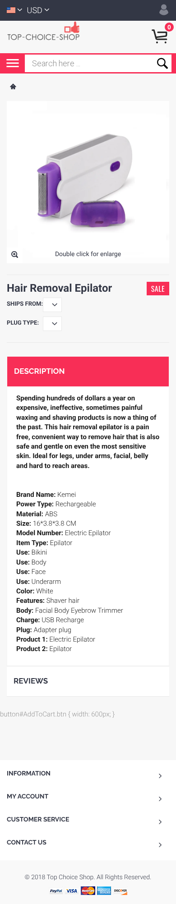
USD (34, 10)
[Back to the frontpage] (13, 87)
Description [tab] (39, 371)
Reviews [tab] (31, 680)
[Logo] (47, 30)
